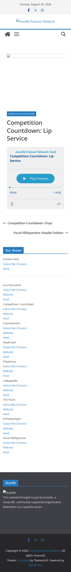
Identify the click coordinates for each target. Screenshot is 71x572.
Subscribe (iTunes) (15, 264)
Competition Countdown (21, 114)
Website (8, 294)
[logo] (9, 492)
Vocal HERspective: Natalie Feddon (38, 233)
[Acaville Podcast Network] (7, 34)
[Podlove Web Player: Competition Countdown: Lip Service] (35, 178)
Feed (6, 269)
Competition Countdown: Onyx (30, 223)
